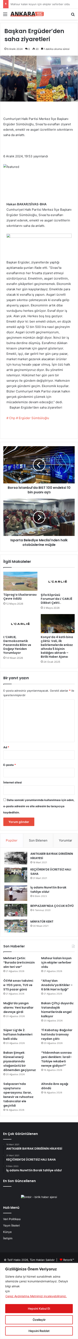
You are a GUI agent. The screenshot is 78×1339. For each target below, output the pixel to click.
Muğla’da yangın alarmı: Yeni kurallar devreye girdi (18, 1007)
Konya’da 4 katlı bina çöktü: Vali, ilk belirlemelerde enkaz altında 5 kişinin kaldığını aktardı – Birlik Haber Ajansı (57, 647)
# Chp (10, 418)
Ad (6, 747)
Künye (7, 1232)
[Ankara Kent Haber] (27, 14)
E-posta (9, 764)
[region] (39, 1301)
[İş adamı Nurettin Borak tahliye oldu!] (15, 893)
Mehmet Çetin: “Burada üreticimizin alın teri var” (19, 962)
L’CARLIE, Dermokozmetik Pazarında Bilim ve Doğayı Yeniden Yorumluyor (17, 645)
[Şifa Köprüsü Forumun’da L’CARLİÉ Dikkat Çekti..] (58, 581)
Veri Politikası (12, 1219)
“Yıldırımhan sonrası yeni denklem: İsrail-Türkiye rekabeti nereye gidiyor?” (56, 1059)
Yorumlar (65, 840)
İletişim (7, 1238)
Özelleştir (39, 1319)
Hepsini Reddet (39, 1331)
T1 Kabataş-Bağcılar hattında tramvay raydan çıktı (56, 1034)
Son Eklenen (38, 840)
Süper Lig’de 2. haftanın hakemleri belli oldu (17, 1034)
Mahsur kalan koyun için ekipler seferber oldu (56, 962)
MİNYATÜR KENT (41, 921)
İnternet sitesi (12, 782)
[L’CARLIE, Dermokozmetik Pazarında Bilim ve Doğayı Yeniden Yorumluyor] (20, 623)
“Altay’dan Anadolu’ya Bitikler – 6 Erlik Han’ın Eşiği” (57, 985)
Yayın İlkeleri (11, 1225)
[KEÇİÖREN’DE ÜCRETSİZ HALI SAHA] (15, 874)
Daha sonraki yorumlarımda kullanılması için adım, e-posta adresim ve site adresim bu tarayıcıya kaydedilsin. (38, 806)
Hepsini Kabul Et (39, 1308)
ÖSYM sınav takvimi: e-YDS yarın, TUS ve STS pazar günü (18, 985)
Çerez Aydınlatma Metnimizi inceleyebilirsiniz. (36, 1296)
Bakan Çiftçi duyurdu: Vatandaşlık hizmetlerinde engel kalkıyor (57, 1009)
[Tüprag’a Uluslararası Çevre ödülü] (20, 581)
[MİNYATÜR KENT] (15, 925)
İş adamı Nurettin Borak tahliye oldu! (48, 889)
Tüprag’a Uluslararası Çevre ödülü (20, 597)
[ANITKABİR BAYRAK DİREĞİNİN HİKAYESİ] (15, 858)
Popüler (11, 840)
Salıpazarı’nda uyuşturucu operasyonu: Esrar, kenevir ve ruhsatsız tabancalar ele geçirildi (18, 1095)
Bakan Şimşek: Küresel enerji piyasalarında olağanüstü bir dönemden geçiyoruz (19, 1061)
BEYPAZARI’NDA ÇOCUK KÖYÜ (52, 906)
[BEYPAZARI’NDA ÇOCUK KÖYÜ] (15, 910)
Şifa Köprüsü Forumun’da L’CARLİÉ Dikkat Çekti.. (56, 599)
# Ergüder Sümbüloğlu (32, 418)
